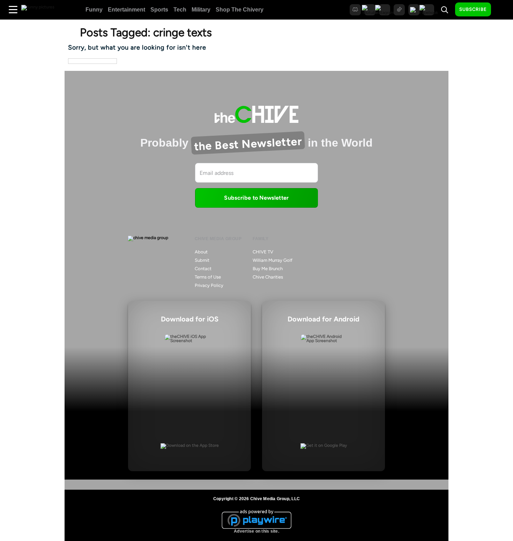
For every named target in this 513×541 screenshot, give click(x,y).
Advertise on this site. (256, 531)
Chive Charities (268, 277)
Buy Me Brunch (268, 268)
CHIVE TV (263, 251)
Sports (159, 10)
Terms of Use (208, 277)
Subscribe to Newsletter (256, 197)
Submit (202, 260)
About (201, 251)
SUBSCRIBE (473, 9)
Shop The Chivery (239, 10)
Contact (203, 268)
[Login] (503, 9)
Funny (94, 10)
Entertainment (126, 10)
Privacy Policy (209, 285)
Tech (179, 10)
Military (201, 10)
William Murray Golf (272, 260)
